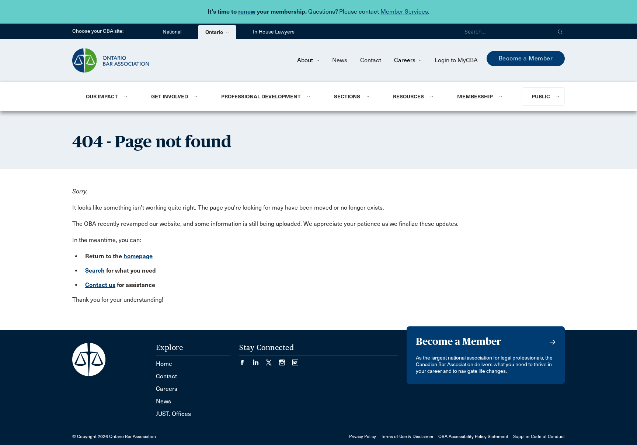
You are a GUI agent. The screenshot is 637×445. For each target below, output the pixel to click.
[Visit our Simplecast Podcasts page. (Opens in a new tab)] (295, 360)
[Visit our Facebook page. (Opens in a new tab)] (246, 360)
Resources (408, 96)
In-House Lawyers (274, 32)
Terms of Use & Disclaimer (407, 436)
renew (246, 11)
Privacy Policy (362, 436)
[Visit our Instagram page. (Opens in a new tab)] (285, 360)
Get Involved (169, 96)
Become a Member (526, 58)
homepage (138, 256)
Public (541, 96)
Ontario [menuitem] (214, 32)
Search (95, 270)
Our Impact (102, 96)
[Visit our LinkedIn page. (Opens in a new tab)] (259, 360)
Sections (347, 96)
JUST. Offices (173, 413)
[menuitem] (109, 96)
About (305, 60)
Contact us (100, 284)
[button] (560, 31)
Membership (475, 96)
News (339, 60)
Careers (405, 60)
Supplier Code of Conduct (539, 436)
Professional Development (261, 96)
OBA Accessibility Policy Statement (473, 436)
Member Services (404, 11)
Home (164, 363)
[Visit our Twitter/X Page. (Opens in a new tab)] (272, 360)
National (172, 32)
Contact (370, 60)
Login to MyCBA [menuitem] (456, 60)
